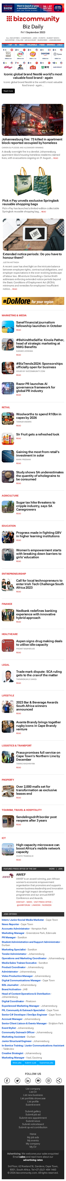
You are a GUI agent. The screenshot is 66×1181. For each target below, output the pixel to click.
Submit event (33, 1104)
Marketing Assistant (13, 1036)
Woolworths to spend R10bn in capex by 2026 (38, 415)
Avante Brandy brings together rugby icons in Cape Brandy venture (38, 725)
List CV (33, 1091)
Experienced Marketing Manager (20, 1005)
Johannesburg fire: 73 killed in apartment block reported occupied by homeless (32, 141)
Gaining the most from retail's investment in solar (37, 453)
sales (22, 1156)
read (55, 158)
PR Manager (9, 937)
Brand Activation (11, 989)
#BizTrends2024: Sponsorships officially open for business (39, 365)
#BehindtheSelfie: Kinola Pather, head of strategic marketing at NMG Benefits (40, 343)
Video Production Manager (17, 976)
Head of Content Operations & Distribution (26, 993)
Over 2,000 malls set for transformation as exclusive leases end (36, 790)
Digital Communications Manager (21, 980)
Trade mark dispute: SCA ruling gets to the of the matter (39, 673)
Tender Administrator (14, 953)
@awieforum (23, 905)
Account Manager (12, 1019)
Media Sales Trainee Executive (19, 962)
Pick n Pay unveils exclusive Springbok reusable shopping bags (30, 202)
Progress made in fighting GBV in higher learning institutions (38, 534)
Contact (20, 902)
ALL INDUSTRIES (13, 38)
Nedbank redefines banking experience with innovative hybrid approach (36, 614)
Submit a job (30, 1063)
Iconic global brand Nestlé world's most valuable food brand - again (33, 76)
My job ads (33, 1137)
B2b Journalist (10, 985)
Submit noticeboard (33, 1124)
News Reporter (10, 924)
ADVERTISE (10, 40)
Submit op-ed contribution (33, 1127)
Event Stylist (9, 1028)
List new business (33, 1095)
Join (60, 869)
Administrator (10, 971)
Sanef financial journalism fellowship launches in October (39, 324)
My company (33, 1143)
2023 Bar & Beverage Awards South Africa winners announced (37, 705)
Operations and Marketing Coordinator (24, 958)
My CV (33, 1146)
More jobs (17, 1063)
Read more (8, 91)
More (52, 869)
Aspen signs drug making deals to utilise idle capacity (39, 642)
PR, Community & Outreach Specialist (23, 1010)
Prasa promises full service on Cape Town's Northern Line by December (38, 756)
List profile (33, 1101)
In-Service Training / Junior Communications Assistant (33, 1045)
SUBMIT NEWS (53, 38)
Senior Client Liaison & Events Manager (24, 1023)
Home (33, 1134)
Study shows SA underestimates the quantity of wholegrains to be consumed (40, 475)
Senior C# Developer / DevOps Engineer (24, 1014)
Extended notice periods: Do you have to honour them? (32, 255)
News (29, 902)
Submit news (33, 1121)
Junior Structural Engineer (16, 1041)
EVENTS (42, 38)
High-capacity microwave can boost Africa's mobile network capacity (38, 848)
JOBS (35, 38)
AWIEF (21, 874)
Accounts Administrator (16, 928)
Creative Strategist (12, 1053)
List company (33, 1088)
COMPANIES (26, 38)
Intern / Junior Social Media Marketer (23, 919)
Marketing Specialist (14, 949)
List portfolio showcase (33, 1098)
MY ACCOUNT (30, 40)
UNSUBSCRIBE (55, 40)
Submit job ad (33, 1114)
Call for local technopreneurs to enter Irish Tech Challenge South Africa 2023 (40, 584)
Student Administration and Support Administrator (31, 942)
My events (33, 1140)
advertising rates (33, 1160)
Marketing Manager (13, 933)
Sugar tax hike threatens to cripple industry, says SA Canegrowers (35, 506)
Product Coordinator (14, 967)
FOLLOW (19, 40)
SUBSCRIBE (42, 40)
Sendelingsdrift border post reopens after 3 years (36, 818)
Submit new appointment (33, 1117)
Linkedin (36, 905)
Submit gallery (33, 1111)
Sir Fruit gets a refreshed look (37, 434)
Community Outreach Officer (18, 1032)
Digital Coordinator (13, 1001)
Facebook (47, 905)
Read (18, 330)
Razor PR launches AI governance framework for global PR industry (35, 387)
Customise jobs (46, 1063)
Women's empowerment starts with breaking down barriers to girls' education (38, 553)
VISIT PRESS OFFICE (42, 902)
